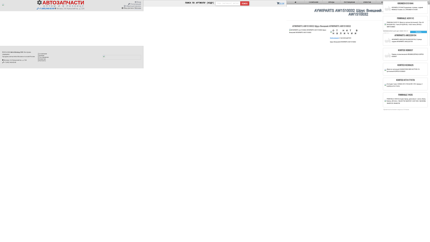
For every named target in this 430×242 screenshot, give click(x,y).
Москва (137, 8)
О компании (313, 2)
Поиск (245, 3)
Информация (334, 38)
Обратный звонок (133, 6)
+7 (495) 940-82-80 (46, 9)
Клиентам (367, 2)
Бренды (331, 2)
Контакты (42, 61)
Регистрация (135, 4)
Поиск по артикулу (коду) (199, 3)
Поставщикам (349, 2)
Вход (139, 2)
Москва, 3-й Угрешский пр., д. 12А (70, 9)
